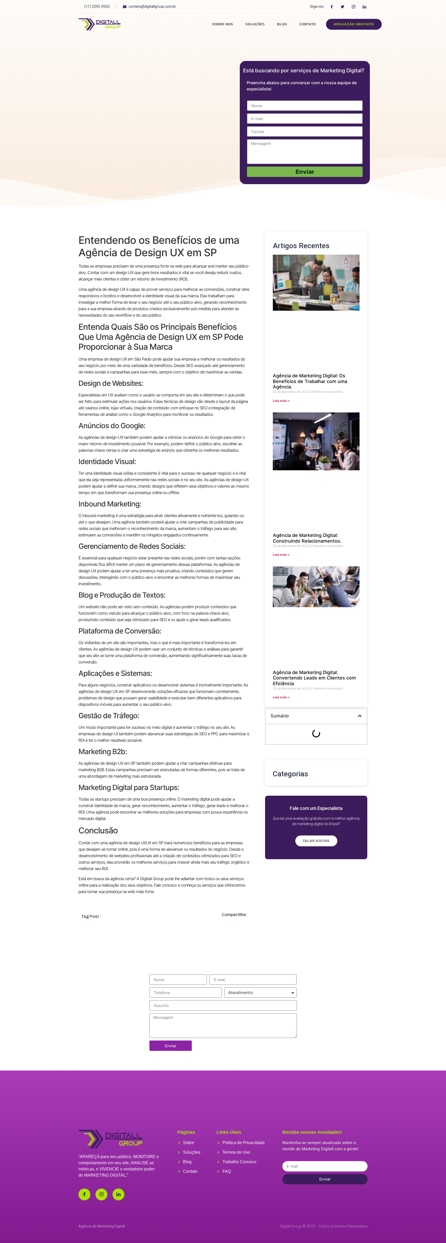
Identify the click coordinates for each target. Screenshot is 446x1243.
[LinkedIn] (118, 1194)
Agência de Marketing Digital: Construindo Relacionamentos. (307, 538)
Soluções (255, 24)
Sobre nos (222, 24)
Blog (282, 24)
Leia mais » (281, 401)
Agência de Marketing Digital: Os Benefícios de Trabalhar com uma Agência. (310, 381)
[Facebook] (84, 1194)
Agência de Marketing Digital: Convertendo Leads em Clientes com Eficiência (314, 678)
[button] (360, 716)
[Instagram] (101, 1194)
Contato (307, 24)
